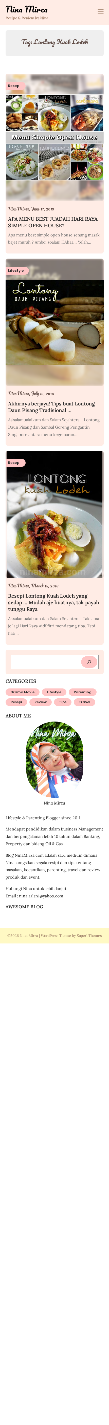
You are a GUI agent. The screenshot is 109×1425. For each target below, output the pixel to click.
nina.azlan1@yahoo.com (41, 895)
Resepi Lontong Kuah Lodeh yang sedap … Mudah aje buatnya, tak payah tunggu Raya (53, 602)
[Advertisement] (54, 1183)
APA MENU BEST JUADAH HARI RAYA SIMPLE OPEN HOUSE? (53, 222)
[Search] (89, 662)
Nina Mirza (27, 9)
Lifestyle (54, 692)
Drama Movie (22, 692)
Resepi (16, 702)
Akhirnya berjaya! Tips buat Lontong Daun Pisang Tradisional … (51, 406)
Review (40, 702)
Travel (84, 702)
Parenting (83, 692)
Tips (62, 702)
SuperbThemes (89, 935)
